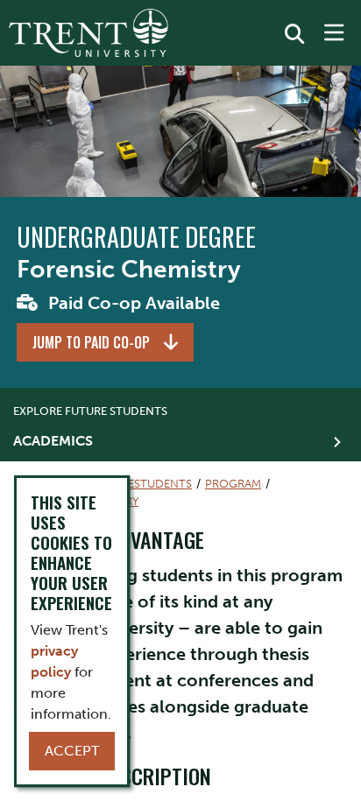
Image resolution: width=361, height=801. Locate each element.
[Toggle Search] (294, 34)
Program (233, 483)
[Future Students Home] (88, 33)
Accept (72, 750)
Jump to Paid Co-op (91, 342)
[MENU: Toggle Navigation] (333, 33)
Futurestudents (142, 483)
